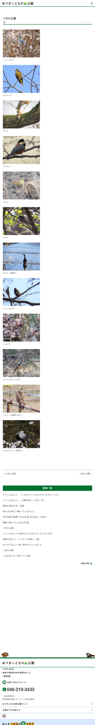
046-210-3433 (20, 689)
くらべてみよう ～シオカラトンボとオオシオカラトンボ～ (31, 495)
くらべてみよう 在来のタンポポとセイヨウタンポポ (27, 534)
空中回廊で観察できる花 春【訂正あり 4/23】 (25, 517)
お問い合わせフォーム (16, 682)
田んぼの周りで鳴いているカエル (19, 511)
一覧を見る (85, 563)
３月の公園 (8, 528)
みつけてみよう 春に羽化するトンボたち (22, 545)
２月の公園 (8, 550)
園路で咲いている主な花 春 (16, 522)
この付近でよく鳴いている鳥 (17, 556)
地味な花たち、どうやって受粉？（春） (22, 539)
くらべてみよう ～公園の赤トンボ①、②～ (24, 500)
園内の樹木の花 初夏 (13, 506)
